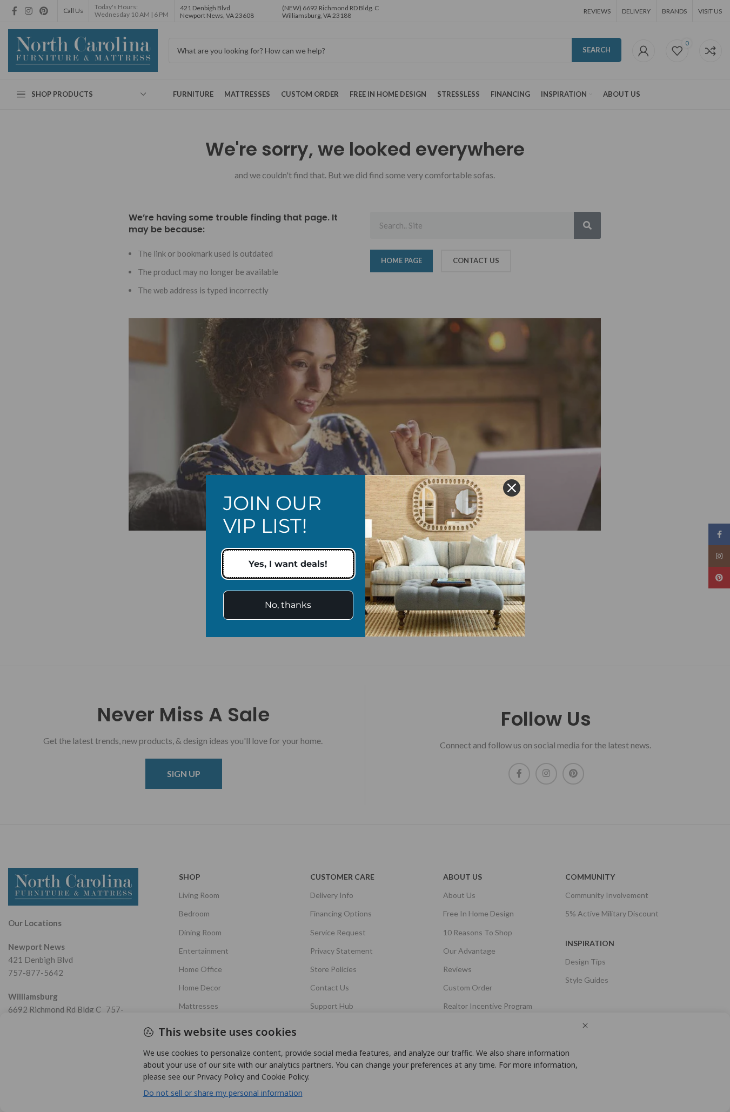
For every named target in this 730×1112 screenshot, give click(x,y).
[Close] (512, 488)
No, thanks (288, 605)
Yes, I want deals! (288, 564)
